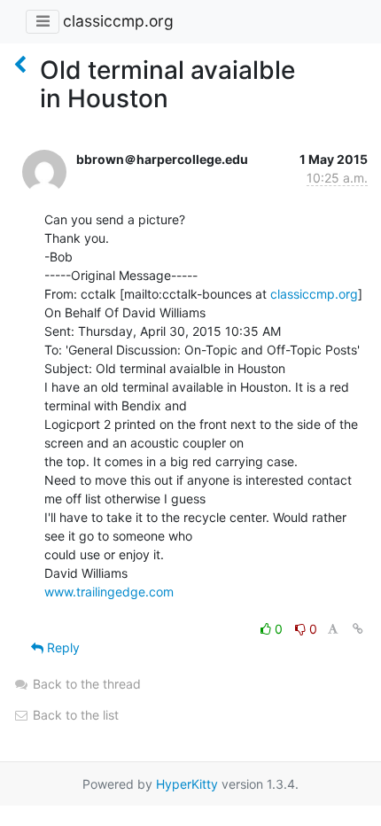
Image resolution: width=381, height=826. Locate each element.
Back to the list (74, 714)
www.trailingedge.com (109, 591)
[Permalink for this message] (358, 629)
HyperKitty (187, 783)
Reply (61, 647)
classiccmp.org (118, 21)
